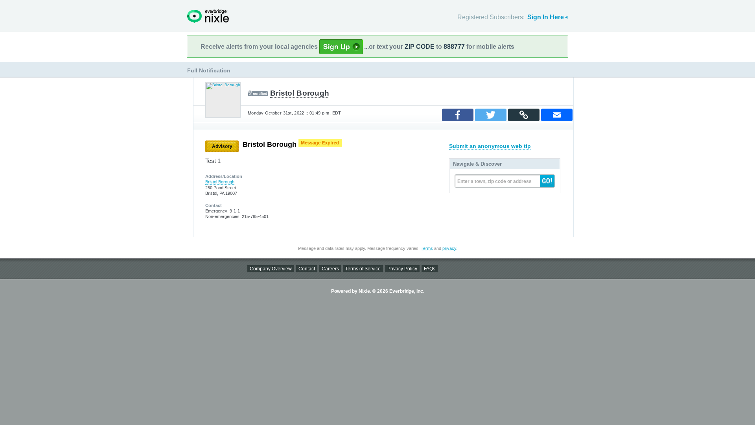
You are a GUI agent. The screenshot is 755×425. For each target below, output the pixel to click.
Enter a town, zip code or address (494, 181)
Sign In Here (545, 17)
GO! (547, 181)
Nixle (208, 16)
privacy (449, 248)
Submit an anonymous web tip (490, 146)
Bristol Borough (299, 93)
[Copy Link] (524, 115)
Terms (427, 248)
